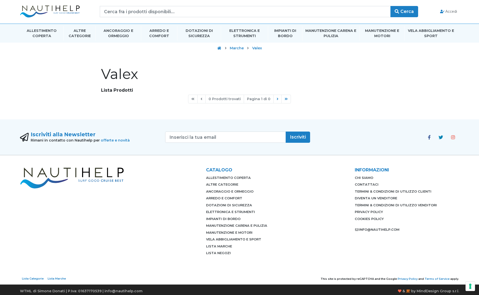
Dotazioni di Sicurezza (199, 33)
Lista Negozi (218, 253)
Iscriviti (298, 137)
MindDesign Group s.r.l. (438, 291)
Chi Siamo (364, 178)
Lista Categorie (33, 278)
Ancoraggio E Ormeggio (118, 33)
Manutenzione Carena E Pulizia (330, 33)
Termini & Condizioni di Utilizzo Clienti (393, 191)
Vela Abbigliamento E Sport (431, 33)
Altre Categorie (80, 33)
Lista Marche (219, 246)
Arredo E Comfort (159, 33)
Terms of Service (437, 279)
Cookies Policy (369, 219)
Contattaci (366, 184)
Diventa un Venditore (376, 198)
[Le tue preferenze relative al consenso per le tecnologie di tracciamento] (470, 286)
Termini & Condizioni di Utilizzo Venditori (396, 205)
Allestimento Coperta (42, 33)
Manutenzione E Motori (382, 33)
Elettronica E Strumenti (244, 33)
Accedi (450, 11)
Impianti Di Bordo (285, 33)
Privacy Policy (369, 212)
